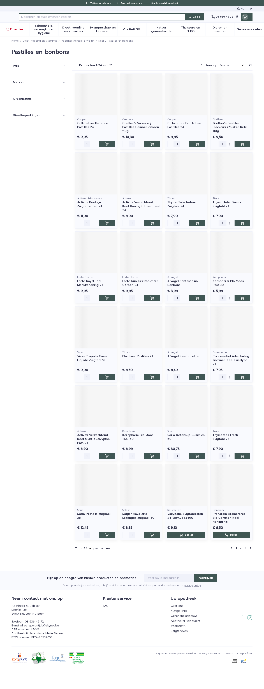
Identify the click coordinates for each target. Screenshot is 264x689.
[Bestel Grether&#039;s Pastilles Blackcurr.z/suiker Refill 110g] (242, 144)
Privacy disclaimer (209, 653)
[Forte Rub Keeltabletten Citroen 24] (141, 252)
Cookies (228, 653)
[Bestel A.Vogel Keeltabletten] (197, 377)
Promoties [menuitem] (16, 29)
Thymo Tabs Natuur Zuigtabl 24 (181, 204)
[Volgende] (250, 548)
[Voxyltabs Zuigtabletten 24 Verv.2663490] (186, 485)
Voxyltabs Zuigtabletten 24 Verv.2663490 (185, 516)
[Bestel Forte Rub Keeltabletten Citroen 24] (152, 298)
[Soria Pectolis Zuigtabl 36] (96, 485)
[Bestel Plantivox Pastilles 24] (152, 377)
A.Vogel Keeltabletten (183, 356)
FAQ (105, 606)
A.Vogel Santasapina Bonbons (182, 283)
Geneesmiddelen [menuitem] (250, 30)
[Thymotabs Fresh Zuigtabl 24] (231, 406)
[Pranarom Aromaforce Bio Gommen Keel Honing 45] (231, 485)
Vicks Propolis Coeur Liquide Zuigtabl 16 (92, 358)
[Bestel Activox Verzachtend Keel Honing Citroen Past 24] (152, 223)
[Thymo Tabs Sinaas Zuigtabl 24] (231, 173)
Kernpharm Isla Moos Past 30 (228, 283)
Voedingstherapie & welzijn (77, 41)
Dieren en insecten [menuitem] (224, 29)
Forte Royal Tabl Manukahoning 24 (90, 283)
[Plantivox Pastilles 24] (141, 327)
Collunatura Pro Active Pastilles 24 (184, 125)
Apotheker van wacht (185, 621)
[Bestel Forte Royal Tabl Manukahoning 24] (107, 298)
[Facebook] (242, 617)
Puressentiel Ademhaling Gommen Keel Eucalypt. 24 (231, 360)
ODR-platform (244, 653)
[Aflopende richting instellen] (250, 65)
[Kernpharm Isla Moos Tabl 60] (141, 406)
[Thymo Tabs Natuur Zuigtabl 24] (186, 173)
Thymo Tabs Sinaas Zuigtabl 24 (227, 204)
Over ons (177, 606)
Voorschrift (178, 626)
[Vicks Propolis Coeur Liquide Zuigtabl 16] (96, 327)
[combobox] (102, 16)
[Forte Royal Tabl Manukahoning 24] (96, 252)
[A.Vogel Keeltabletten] (186, 327)
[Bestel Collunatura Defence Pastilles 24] (107, 144)
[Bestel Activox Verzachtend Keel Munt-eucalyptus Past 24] (107, 456)
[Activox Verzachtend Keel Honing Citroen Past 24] (141, 173)
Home (15, 41)
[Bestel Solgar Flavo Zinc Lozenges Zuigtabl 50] (152, 535)
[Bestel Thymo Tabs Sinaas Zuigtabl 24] (242, 223)
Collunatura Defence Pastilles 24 (92, 125)
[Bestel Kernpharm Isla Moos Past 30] (242, 298)
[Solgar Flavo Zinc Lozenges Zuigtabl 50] (141, 485)
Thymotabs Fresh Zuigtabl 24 (225, 437)
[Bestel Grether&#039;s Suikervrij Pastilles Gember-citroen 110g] (152, 144)
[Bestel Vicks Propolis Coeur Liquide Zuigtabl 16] (107, 377)
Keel (101, 41)
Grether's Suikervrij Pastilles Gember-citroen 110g (140, 127)
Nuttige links (179, 611)
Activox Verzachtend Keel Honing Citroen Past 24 (141, 206)
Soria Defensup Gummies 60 (186, 437)
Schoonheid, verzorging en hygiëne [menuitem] (46, 29)
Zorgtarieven (179, 631)
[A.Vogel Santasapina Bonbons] (186, 252)
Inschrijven (205, 578)
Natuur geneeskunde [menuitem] (163, 29)
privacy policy (192, 585)
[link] (231, 548)
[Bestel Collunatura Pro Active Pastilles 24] (197, 144)
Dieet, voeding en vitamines (40, 41)
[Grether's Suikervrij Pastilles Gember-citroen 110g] (141, 94)
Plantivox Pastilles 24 (138, 356)
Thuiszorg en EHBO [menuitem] (193, 29)
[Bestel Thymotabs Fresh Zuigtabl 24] (242, 456)
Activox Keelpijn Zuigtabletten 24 (89, 204)
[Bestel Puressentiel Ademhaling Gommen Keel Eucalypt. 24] (242, 377)
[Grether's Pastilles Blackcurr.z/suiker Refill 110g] (231, 94)
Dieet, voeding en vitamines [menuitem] (75, 29)
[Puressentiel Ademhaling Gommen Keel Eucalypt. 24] (231, 327)
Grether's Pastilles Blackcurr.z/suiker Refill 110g (230, 127)
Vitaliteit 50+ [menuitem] (135, 30)
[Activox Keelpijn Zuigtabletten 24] (96, 173)
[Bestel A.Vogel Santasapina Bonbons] (197, 298)
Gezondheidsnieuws (184, 616)
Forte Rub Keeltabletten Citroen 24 (140, 283)
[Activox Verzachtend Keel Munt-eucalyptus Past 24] (96, 406)
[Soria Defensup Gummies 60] (186, 406)
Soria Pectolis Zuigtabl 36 (93, 516)
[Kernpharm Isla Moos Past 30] (231, 252)
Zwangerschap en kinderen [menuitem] (103, 29)
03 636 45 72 (34, 621)
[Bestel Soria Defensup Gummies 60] (197, 456)
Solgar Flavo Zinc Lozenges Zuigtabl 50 (138, 516)
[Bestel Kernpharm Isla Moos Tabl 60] (152, 456)
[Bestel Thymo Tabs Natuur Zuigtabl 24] (197, 223)
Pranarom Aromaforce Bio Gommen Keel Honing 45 (229, 518)
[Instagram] (250, 617)
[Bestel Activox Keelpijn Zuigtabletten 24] (107, 223)
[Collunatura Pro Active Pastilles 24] (186, 94)
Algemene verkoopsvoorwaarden (176, 653)
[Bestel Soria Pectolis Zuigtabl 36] (107, 535)
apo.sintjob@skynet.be (44, 625)
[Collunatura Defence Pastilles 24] (96, 94)
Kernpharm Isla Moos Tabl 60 (137, 437)
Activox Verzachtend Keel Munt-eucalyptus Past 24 (93, 439)
